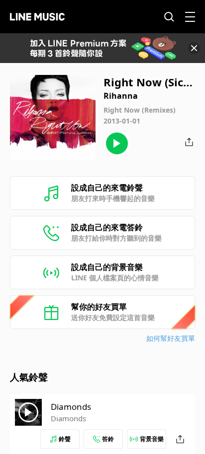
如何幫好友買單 (170, 338)
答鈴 (108, 439)
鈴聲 (65, 439)
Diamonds (71, 406)
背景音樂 (152, 439)
